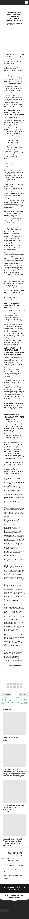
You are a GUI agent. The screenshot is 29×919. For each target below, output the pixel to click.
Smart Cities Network (17, 23)
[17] (17, 448)
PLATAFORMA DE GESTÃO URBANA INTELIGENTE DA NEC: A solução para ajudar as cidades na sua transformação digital (14, 772)
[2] (15, 142)
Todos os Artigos (13, 860)
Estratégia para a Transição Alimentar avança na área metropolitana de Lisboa (13, 841)
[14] (16, 283)
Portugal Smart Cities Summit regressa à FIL (14, 870)
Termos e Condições (9, 887)
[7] (19, 200)
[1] (23, 131)
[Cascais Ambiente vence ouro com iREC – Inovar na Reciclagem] (14, 791)
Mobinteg (22, 886)
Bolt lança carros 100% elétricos (11, 738)
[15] (8, 382)
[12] (11, 244)
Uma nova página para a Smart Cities (13, 865)
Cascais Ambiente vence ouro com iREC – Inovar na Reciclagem (13, 807)
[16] (16, 402)
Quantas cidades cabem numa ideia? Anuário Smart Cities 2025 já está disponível (13, 877)
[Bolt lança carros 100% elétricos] (14, 723)
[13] (23, 265)
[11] (16, 222)
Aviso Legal (18, 887)
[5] (11, 175)
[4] (17, 153)
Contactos (17, 889)
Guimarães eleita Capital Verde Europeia (13, 165)
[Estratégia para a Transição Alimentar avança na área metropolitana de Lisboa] (14, 825)
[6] (13, 188)
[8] (22, 206)
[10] (9, 218)
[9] (19, 213)
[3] (12, 147)
